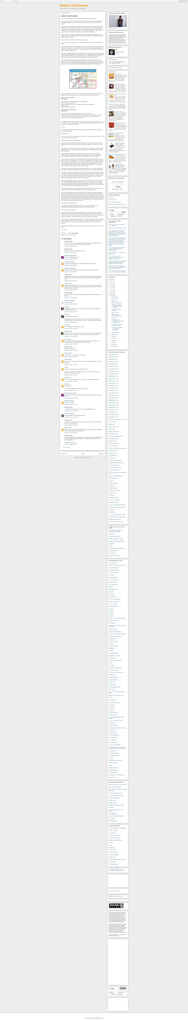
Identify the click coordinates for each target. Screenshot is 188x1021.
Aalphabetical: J (112, 385)
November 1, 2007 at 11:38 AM (71, 328)
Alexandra (66, 353)
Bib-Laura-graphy (113, 584)
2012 (111, 287)
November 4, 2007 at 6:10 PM (70, 390)
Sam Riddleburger (113, 813)
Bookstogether (112, 623)
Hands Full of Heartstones (115, 835)
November (114, 299)
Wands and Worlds (113, 762)
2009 (111, 291)
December (114, 297)
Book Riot (111, 197)
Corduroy (113, 317)
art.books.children (113, 582)
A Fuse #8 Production (114, 567)
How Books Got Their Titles (115, 660)
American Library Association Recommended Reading (115, 531)
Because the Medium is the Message (117, 828)
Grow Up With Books (113, 653)
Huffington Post (112, 199)
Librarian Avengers (113, 677)
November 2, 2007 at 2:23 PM (70, 364)
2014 (111, 283)
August (113, 334)
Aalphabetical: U (112, 409)
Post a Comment (66, 447)
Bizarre (110, 424)
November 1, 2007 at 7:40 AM (70, 304)
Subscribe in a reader (114, 890)
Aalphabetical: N (112, 395)
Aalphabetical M (112, 356)
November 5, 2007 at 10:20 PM (71, 398)
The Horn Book (112, 553)
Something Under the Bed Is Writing (117, 727)
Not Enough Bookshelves (115, 686)
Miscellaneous (73, 235)
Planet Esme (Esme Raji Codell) (116, 805)
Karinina (66, 339)
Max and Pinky (112, 800)
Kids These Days (113, 465)
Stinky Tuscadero (113, 732)
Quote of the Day (113, 502)
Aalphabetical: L (112, 390)
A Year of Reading (113, 572)
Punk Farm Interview (113, 500)
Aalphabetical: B (112, 366)
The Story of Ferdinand (120, 123)
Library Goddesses (113, 679)
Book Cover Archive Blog (114, 599)
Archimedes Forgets (113, 579)
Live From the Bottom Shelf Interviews (118, 472)
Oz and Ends (112, 689)
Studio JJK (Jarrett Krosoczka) (116, 816)
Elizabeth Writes (112, 638)
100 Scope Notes (113, 563)
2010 (111, 289)
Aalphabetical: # (112, 361)
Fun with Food (112, 445)
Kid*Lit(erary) (112, 674)
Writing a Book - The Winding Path (117, 774)
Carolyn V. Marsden (113, 830)
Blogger (101, 1018)
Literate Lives (112, 682)
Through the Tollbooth (114, 755)
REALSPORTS (67, 400)
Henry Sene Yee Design (114, 655)
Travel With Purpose (113, 864)
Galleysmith (111, 648)
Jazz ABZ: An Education (114, 460)
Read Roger (111, 707)
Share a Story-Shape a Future (116, 720)
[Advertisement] (115, 880)
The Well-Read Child (113, 753)
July (113, 336)
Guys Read (111, 543)
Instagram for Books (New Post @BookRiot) (120, 85)
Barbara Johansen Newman (117, 913)
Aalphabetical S (112, 359)
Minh (65, 314)
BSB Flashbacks (112, 431)
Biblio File (111, 587)
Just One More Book (113, 670)
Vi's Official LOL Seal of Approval (116, 517)
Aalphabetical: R (112, 402)
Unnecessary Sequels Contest (116, 514)
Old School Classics (113, 490)
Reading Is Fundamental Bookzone (117, 548)
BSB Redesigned (113, 433)
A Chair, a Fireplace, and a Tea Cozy (117, 565)
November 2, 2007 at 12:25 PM (71, 356)
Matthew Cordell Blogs (114, 797)
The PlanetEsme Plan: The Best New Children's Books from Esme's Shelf (117, 748)
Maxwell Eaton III (68, 300)
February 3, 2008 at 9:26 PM (70, 444)
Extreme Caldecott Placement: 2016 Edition (120, 112)
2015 (111, 281)
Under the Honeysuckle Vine (115, 760)
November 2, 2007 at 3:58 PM (70, 374)
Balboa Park (75, 54)
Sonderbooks (112, 730)
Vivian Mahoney (68, 413)
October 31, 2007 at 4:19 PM (70, 252)
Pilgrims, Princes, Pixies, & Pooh (116, 695)
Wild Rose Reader (113, 770)
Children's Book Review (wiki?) (116, 538)
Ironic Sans (111, 665)
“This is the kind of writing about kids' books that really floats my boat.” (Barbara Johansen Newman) (117, 262)
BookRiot (111, 429)
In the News (67, 235)
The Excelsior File (113, 737)
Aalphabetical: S (112, 405)
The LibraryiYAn (112, 739)
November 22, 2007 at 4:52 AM (71, 425)
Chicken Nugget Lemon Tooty (116, 793)
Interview (111, 457)
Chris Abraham (112, 833)
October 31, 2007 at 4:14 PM (70, 246)
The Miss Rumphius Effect (115, 744)
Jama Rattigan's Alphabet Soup (116, 795)
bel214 (65, 325)
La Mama (66, 283)
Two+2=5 (111, 512)
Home (83, 453)
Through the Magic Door (114, 555)
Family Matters (112, 443)
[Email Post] (69, 233)
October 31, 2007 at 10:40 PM (70, 297)
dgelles (66, 377)
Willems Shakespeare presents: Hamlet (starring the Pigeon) (120, 144)
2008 (111, 293)
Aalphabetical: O (112, 397)
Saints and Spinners (69, 255)
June (113, 338)
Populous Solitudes (113, 852)
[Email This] (71, 233)
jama (65, 306)
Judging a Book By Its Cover (115, 462)
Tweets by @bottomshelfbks (115, 67)
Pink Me (111, 697)
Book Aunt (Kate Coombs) (115, 787)
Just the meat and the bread (115, 840)
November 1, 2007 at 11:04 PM (71, 344)
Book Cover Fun (112, 426)
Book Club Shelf (112, 596)
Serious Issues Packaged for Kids (116, 504)
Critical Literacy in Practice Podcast (117, 634)
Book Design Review (113, 606)
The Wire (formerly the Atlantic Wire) (117, 204)
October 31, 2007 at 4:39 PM (70, 259)
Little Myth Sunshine (113, 470)
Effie (65, 384)
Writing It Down (112, 777)
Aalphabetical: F (112, 376)
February (114, 346)
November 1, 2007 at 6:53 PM (70, 336)
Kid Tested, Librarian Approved (116, 672)
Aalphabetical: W (113, 414)
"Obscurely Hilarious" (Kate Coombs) (117, 228)
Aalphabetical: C (112, 368)
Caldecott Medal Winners (115, 536)
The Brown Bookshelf (114, 735)
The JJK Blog (112, 818)
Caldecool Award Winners (115, 436)
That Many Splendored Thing (115, 507)
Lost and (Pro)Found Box (115, 476)
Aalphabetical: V (112, 412)
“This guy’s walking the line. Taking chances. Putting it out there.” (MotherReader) (117, 249)
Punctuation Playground (114, 702)
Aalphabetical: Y (112, 417)
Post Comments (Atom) (86, 457)
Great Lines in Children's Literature (117, 448)
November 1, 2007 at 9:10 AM (70, 311)
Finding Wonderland (113, 646)
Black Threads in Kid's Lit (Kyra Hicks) (117, 784)
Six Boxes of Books (113, 725)
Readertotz (111, 709)
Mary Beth (66, 331)
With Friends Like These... (115, 521)
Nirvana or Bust (112, 483)
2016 (111, 279)
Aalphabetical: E (112, 373)
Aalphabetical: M (113, 392)
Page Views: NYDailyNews (115, 202)
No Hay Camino (112, 849)
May (113, 340)
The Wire (111, 509)
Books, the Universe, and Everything (117, 618)
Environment (112, 441)
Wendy (110, 765)
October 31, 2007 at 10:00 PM (70, 289)
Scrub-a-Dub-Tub (113, 714)
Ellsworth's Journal (113, 641)
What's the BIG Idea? (114, 767)
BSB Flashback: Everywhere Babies (116, 315)
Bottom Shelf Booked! (116, 302)
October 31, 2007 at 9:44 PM (70, 280)
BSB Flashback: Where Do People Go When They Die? (116, 306)
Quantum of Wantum (113, 854)
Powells (110, 546)
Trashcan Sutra (112, 861)
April (113, 342)
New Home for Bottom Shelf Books (117, 104)
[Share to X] (74, 233)
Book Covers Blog (113, 603)
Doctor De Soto (118, 74)
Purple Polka (112, 705)
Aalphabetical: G (112, 378)
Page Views (111, 492)
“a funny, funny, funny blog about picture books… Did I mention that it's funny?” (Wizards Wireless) (117, 267)
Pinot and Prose (112, 700)
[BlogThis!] (73, 233)
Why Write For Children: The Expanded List (117, 325)
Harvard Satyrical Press (114, 837)
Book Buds (111, 594)
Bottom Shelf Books (74, 5)
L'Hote (110, 845)
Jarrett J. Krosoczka (68, 268)
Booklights (111, 611)
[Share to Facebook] (76, 233)
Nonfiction (111, 485)
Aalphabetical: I (112, 383)
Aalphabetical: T (112, 407)
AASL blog (111, 575)
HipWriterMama (112, 658)
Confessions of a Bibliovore (115, 631)
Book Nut (111, 608)
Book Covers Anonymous (115, 601)
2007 (111, 295)
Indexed (111, 662)
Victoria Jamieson (113, 820)
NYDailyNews (112, 488)
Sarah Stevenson (68, 261)
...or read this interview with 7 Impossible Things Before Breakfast (117, 870)
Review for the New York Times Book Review (120, 155)
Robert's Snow (114, 312)
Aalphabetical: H (112, 380)
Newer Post (64, 453)
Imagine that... (112, 453)
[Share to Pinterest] (77, 233)
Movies (110, 480)
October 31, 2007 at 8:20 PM (70, 271)
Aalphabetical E (112, 354)
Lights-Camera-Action (114, 467)
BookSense (111, 533)
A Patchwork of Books (114, 570)
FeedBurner (121, 189)
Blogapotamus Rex (113, 589)
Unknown (66, 427)
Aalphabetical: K (112, 388)
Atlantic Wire (112, 421)
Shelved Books (112, 723)
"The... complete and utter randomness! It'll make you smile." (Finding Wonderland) (117, 257)
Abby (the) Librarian (113, 577)
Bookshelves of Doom (114, 620)
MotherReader (112, 684)
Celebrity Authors (113, 438)
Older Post (101, 453)
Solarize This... (112, 857)
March (113, 344)
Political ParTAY (112, 497)
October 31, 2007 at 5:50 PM (70, 265)
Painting (111, 495)
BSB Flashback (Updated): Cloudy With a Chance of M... (117, 321)
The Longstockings (113, 742)
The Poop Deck (112, 750)
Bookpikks (111, 615)
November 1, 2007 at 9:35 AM (70, 322)
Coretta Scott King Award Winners (117, 541)
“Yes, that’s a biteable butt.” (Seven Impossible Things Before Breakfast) (117, 271)
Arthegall (66, 359)
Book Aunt (111, 591)
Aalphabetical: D (112, 371)
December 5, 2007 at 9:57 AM (70, 432)
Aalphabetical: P (112, 400)
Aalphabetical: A (112, 364)
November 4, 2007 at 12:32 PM (71, 381)
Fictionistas (111, 643)
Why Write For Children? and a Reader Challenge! (117, 329)
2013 (111, 285)
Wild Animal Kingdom (114, 519)
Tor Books (111, 758)
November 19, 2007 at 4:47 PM (71, 417)
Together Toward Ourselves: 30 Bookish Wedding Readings (120, 165)
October (114, 301)
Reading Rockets (113, 550)
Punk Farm (111, 807)
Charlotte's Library (113, 629)
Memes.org (111, 847)
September (114, 332)
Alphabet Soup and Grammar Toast (117, 419)
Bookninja (111, 613)
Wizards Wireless (113, 772)
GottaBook (111, 650)
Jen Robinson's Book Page (115, 667)
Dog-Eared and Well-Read (115, 636)
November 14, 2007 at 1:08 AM (71, 410)
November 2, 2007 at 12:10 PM (71, 350)
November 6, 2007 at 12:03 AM (71, 404)
